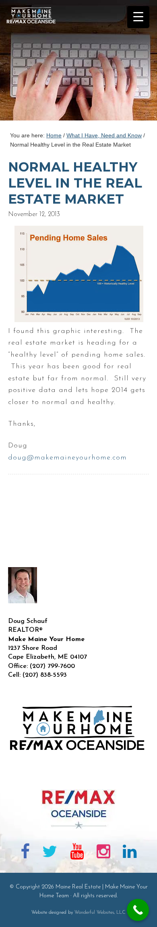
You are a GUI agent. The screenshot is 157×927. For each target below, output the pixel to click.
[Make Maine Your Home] (78, 776)
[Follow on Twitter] (50, 853)
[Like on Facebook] (25, 853)
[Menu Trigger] (138, 17)
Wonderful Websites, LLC (100, 912)
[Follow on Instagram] (103, 853)
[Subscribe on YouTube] (77, 853)
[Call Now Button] (138, 910)
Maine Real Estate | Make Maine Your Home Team (35, 62)
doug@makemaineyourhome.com (67, 457)
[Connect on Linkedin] (129, 853)
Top (148, 916)
